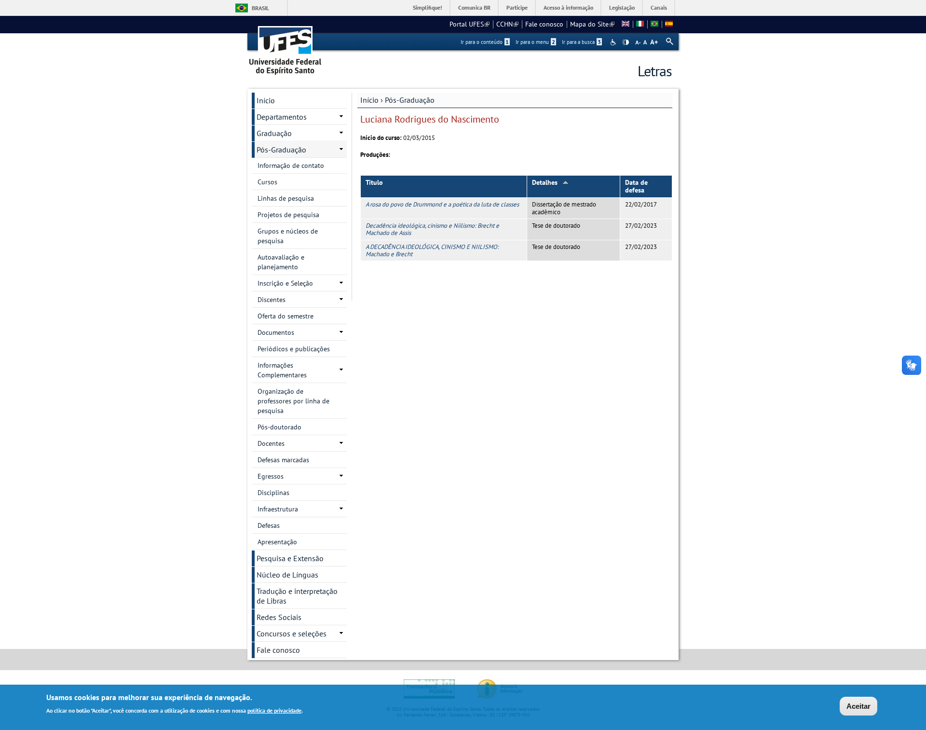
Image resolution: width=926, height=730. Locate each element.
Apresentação (277, 541)
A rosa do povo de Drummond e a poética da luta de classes (442, 204)
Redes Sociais (279, 617)
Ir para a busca (581, 42)
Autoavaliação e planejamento (281, 262)
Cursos (267, 182)
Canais (659, 7)
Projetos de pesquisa (288, 214)
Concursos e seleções (292, 633)
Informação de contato (291, 165)
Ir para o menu (535, 42)
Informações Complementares (282, 370)
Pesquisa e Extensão (290, 558)
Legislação (622, 7)
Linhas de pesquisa (286, 198)
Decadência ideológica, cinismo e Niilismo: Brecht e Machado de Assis (432, 229)
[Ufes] (285, 47)
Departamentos (282, 117)
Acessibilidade (614, 42)
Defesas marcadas (283, 459)
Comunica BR (474, 7)
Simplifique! (427, 7)
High (625, 42)
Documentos (276, 332)
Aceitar (858, 706)
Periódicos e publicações (294, 348)
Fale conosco (544, 24)
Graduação (274, 133)
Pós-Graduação (410, 100)
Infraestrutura (278, 509)
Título (374, 182)
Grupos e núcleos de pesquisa (288, 236)
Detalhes (545, 182)
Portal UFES (469, 24)
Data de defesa (636, 186)
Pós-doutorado (279, 427)
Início (369, 100)
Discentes (272, 299)
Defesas (269, 525)
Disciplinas (273, 492)
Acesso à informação (568, 7)
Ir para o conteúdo (485, 42)
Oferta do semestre (285, 316)
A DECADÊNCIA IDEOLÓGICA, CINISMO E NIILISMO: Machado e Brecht (432, 250)
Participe (517, 7)
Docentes (271, 443)
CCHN (507, 24)
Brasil (260, 8)
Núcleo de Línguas (287, 574)
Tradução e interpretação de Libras (297, 596)
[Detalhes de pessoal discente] (625, 24)
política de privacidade (274, 710)
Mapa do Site (592, 24)
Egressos (271, 476)
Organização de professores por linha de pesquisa (293, 401)
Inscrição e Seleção (285, 283)
